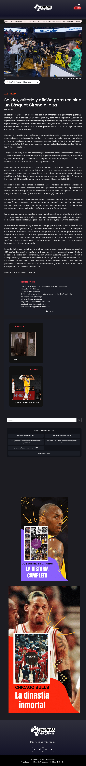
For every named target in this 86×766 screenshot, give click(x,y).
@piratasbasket (36, 299)
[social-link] (34, 749)
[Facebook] (62, 78)
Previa (12, 93)
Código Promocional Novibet (62, 435)
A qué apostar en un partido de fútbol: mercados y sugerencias (25, 442)
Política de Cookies (58, 762)
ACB (6, 93)
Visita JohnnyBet (44, 453)
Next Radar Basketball (29, 294)
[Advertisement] (25, 474)
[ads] (44, 539)
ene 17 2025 (8, 109)
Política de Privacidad (40, 762)
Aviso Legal (25, 762)
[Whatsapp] (74, 78)
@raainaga (38, 296)
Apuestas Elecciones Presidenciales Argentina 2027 (62, 442)
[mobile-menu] (80, 4)
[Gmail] (71, 78)
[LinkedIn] (65, 78)
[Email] (80, 78)
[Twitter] (68, 78)
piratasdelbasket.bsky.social (39, 301)
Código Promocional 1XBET (25, 435)
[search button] (79, 420)
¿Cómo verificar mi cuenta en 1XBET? (26, 448)
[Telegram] (77, 78)
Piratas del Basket (39, 304)
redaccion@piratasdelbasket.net (37, 307)
